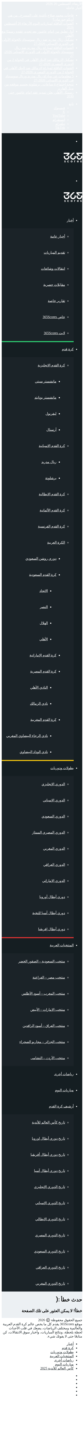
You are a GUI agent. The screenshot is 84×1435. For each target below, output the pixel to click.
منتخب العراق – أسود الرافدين (44, 1026)
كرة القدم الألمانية (52, 510)
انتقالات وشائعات (53, 268)
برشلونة (50, 478)
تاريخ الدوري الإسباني (50, 1203)
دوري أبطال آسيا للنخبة (48, 913)
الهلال (44, 623)
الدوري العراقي (54, 864)
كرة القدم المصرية (43, 671)
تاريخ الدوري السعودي (49, 1251)
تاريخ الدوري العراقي (50, 1267)
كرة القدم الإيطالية (52, 494)
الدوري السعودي (53, 816)
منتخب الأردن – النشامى (48, 1058)
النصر (44, 607)
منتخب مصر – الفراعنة (49, 977)
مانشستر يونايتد (45, 397)
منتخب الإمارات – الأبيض (47, 1009)
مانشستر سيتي (45, 381)
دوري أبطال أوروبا (52, 897)
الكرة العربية (56, 542)
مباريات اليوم (64, 1090)
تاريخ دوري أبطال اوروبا (48, 1138)
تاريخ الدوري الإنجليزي (49, 1187)
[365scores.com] (73, 161)
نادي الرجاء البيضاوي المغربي (27, 736)
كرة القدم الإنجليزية (51, 365)
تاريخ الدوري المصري (50, 1235)
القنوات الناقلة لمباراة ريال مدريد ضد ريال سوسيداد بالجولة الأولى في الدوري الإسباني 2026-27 (39, 52)
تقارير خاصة (56, 301)
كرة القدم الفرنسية (51, 526)
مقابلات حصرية (54, 285)
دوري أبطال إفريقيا (51, 929)
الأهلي (43, 639)
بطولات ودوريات (62, 768)
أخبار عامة (57, 236)
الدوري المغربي (54, 848)
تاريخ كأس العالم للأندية (48, 1122)
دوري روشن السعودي (40, 558)
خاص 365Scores (54, 317)
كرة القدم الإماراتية (43, 655)
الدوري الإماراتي (53, 881)
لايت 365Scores (54, 333)
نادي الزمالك (39, 703)
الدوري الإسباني (54, 800)
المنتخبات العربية (62, 945)
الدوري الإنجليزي (53, 784)
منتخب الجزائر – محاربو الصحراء (42, 1042)
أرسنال (51, 430)
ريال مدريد (48, 462)
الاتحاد (43, 591)
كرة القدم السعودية (42, 574)
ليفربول (50, 413)
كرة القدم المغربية (43, 719)
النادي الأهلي (39, 687)
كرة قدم (68, 349)
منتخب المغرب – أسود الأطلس (43, 993)
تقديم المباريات (54, 252)
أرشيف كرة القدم (61, 1106)
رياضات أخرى (64, 1074)
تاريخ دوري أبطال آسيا (49, 1171)
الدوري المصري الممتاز (48, 832)
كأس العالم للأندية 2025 (57, 1368)
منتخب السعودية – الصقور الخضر (41, 961)
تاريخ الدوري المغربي (50, 1283)
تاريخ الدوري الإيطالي (50, 1219)
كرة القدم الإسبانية (52, 446)
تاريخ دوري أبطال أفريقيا (48, 1154)
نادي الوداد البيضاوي (34, 752)
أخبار (70, 220)
